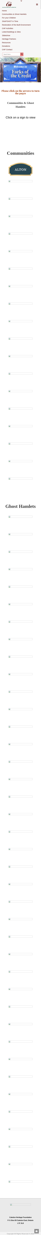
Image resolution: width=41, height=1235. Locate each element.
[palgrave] (20, 397)
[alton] (20, 170)
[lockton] (20, 908)
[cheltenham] (20, 292)
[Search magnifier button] (21, 54)
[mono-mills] (20, 362)
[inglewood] (20, 310)
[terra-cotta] (20, 432)
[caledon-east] (20, 222)
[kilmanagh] (20, 890)
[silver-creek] (20, 1100)
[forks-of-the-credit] (20, 785)
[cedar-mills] (20, 645)
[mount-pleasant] (20, 978)
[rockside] (20, 1065)
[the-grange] (20, 1188)
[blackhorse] (20, 558)
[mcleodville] (20, 960)
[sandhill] (20, 415)
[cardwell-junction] (20, 610)
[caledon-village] (20, 240)
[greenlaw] (20, 838)
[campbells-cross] (20, 257)
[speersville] (20, 1153)
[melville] (20, 345)
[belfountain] (20, 187)
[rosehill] (20, 1083)
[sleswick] (20, 1118)
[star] (20, 1170)
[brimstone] (20, 593)
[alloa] (20, 523)
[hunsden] (20, 873)
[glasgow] (20, 803)
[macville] (20, 925)
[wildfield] (20, 485)
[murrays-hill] (20, 1013)
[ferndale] (20, 768)
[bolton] (20, 205)
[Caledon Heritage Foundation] (9, 4)
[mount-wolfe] (20, 995)
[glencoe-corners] (20, 820)
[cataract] (20, 275)
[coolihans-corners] (20, 715)
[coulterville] (20, 733)
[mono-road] (20, 380)
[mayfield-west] (20, 327)
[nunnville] (20, 1030)
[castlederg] (20, 628)
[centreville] (20, 663)
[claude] (20, 680)
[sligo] (20, 1135)
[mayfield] (20, 943)
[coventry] (20, 698)
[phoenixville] (20, 1048)
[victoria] (20, 467)
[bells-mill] (20, 540)
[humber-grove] (20, 855)
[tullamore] (20, 450)
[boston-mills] (20, 575)
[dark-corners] (20, 750)
